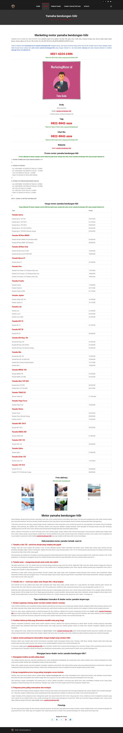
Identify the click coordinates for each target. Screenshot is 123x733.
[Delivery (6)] (94, 504)
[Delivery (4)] (28, 504)
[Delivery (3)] (94, 490)
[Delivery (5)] (61, 504)
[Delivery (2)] (61, 490)
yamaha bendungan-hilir (72, 35)
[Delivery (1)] (28, 490)
